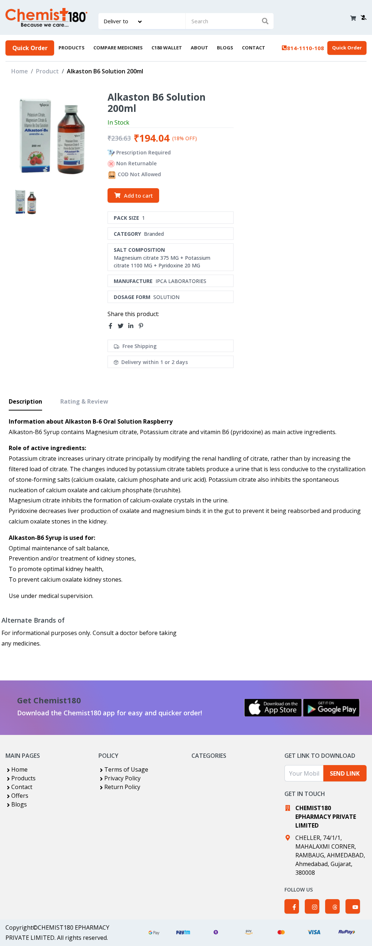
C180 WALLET (166, 47)
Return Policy (122, 787)
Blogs (19, 804)
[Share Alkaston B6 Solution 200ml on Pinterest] (143, 326)
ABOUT (199, 47)
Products (23, 778)
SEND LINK (345, 773)
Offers (19, 796)
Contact (21, 787)
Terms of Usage (126, 769)
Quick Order (30, 48)
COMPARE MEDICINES (118, 47)
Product (47, 71)
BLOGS (225, 47)
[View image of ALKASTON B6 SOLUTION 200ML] (25, 201)
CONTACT (253, 47)
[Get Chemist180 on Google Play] (331, 707)
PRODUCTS (71, 47)
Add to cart (138, 195)
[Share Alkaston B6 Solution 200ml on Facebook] (113, 326)
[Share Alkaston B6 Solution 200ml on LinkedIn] (133, 326)
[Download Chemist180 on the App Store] (273, 707)
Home (19, 71)
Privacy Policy (122, 778)
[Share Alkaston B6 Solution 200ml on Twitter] (123, 326)
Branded (154, 233)
